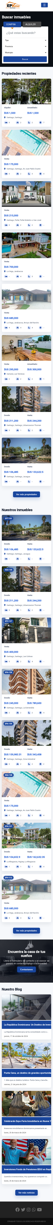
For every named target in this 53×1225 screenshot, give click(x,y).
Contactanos (26, 969)
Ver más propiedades (26, 494)
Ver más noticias (26, 1192)
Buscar (25, 59)
